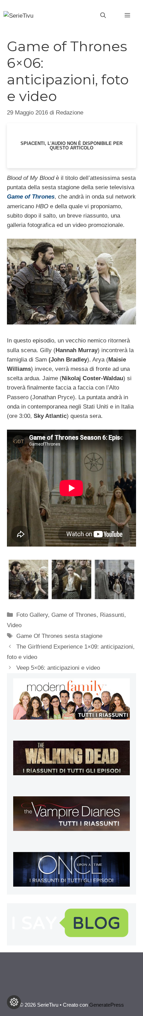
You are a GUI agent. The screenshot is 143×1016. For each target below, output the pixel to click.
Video (14, 625)
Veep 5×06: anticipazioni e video (58, 668)
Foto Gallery (32, 615)
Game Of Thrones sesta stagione (59, 636)
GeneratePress (106, 1005)
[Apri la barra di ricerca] (103, 15)
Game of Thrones (73, 615)
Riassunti (112, 615)
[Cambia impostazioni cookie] (14, 1002)
